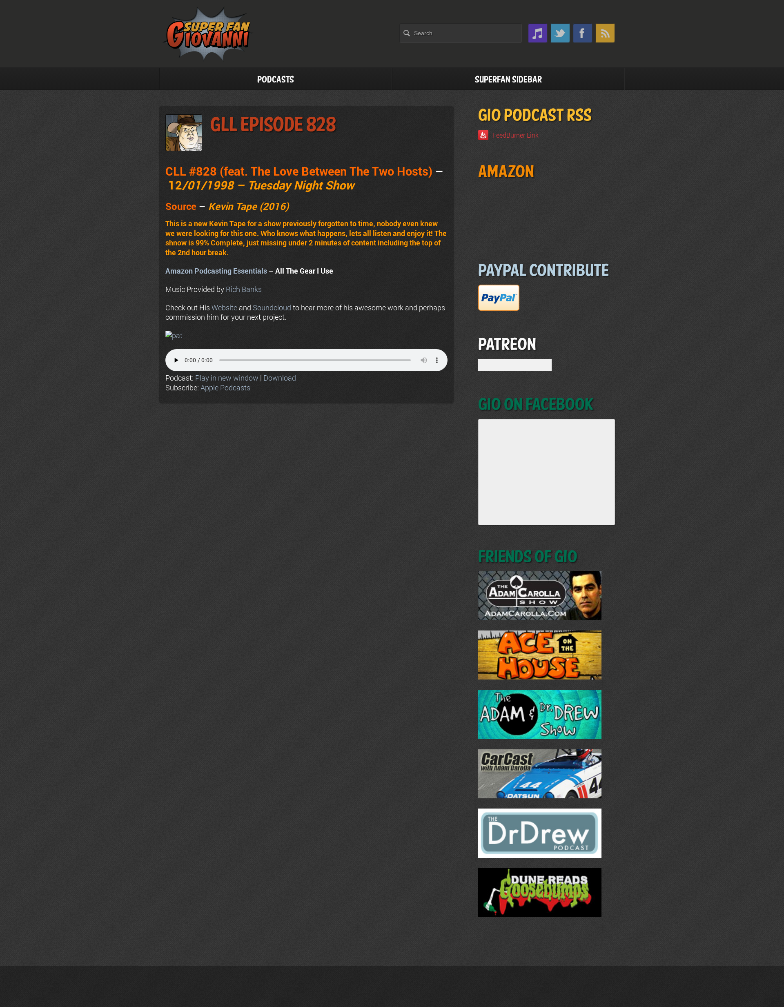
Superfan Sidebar (508, 80)
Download (279, 378)
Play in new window (226, 378)
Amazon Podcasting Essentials (216, 271)
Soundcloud (272, 307)
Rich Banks (244, 289)
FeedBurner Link (515, 135)
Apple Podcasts (225, 387)
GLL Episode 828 (273, 125)
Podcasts (275, 80)
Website (224, 307)
